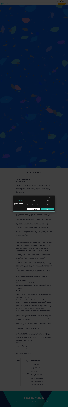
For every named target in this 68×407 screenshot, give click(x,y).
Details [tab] (34, 200)
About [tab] (48, 200)
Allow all (47, 209)
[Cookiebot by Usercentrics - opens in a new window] (50, 197)
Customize (33, 209)
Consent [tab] (20, 200)
